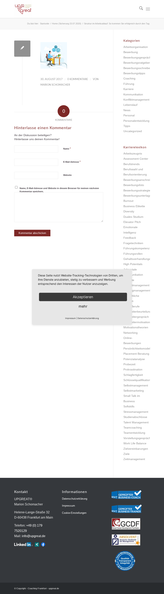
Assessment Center (135, 158)
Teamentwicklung (134, 432)
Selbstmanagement (135, 385)
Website (67, 175)
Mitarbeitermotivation (136, 322)
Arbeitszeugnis (132, 153)
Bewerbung (130, 52)
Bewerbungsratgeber (136, 62)
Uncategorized (132, 131)
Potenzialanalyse (134, 359)
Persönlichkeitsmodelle (137, 348)
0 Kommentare (77, 79)
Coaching (129, 78)
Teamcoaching (132, 427)
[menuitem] (139, 9)
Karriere (128, 89)
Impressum (68, 505)
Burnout (128, 200)
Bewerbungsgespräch (137, 57)
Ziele (126, 453)
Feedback (129, 237)
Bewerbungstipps (134, 73)
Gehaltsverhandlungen (137, 258)
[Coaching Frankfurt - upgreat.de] (23, 9)
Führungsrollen (133, 253)
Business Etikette (134, 206)
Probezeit (129, 364)
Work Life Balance (134, 443)
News (126, 110)
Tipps (126, 126)
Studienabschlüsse (135, 417)
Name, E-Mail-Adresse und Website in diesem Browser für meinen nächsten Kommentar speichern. (59, 190)
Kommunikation (133, 94)
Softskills (128, 406)
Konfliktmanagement (136, 99)
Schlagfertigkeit (133, 374)
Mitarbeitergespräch (136, 316)
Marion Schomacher (55, 85)
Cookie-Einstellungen (74, 512)
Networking (130, 332)
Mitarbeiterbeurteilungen (138, 311)
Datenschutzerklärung (74, 498)
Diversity (128, 211)
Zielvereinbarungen (135, 448)
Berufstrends (131, 164)
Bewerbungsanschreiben (139, 179)
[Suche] (139, 9)
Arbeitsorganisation (135, 47)
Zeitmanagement (134, 459)
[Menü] (148, 9)
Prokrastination (132, 369)
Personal (129, 115)
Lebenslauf (130, 104)
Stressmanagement (135, 411)
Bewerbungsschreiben (137, 68)
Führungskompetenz (136, 248)
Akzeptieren (83, 297)
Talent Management (136, 422)
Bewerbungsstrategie (136, 190)
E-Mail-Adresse (72, 161)
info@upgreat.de (33, 536)
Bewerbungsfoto (133, 185)
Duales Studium (133, 216)
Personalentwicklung (136, 120)
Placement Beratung (136, 353)
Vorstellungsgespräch (137, 438)
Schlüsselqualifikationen (138, 380)
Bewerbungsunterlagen (138, 195)
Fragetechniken (133, 243)
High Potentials (132, 264)
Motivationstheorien (135, 327)
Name (67, 148)
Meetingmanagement (136, 290)
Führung (128, 83)
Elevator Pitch (132, 222)
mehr (83, 306)
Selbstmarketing (133, 390)
